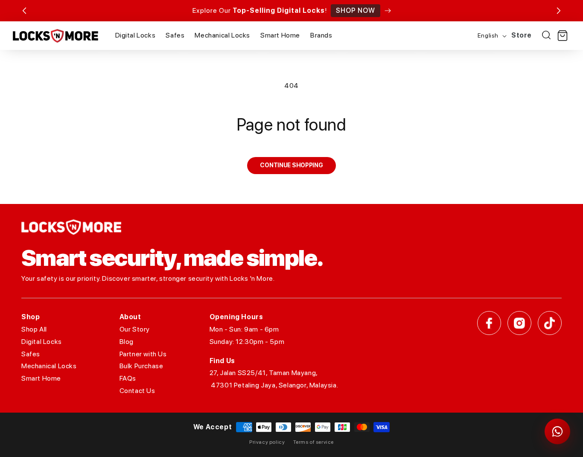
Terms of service (313, 442)
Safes (30, 354)
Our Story (135, 329)
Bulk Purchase (141, 366)
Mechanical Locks (49, 366)
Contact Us (137, 391)
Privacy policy (267, 442)
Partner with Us (143, 354)
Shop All (34, 329)
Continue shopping (291, 165)
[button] (562, 35)
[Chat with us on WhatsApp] (557, 431)
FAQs (128, 378)
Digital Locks (41, 342)
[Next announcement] (558, 11)
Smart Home (41, 378)
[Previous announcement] (24, 11)
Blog (127, 342)
